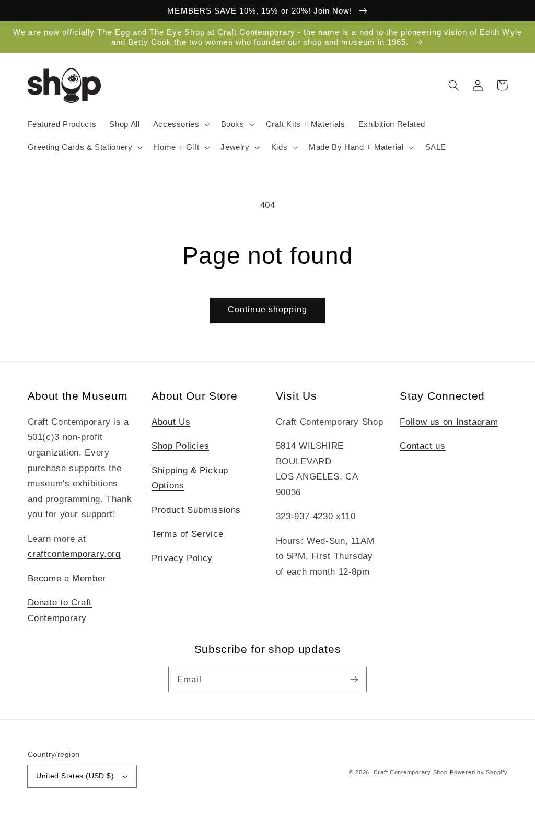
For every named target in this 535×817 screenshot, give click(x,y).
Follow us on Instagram (449, 422)
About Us (171, 422)
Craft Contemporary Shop (411, 772)
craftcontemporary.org (74, 554)
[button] (180, 124)
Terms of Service (187, 534)
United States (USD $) (75, 776)
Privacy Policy (182, 558)
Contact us (422, 446)
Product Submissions (196, 510)
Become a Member (67, 578)
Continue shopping (268, 309)
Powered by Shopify (478, 772)
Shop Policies (180, 446)
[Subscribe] (354, 679)
